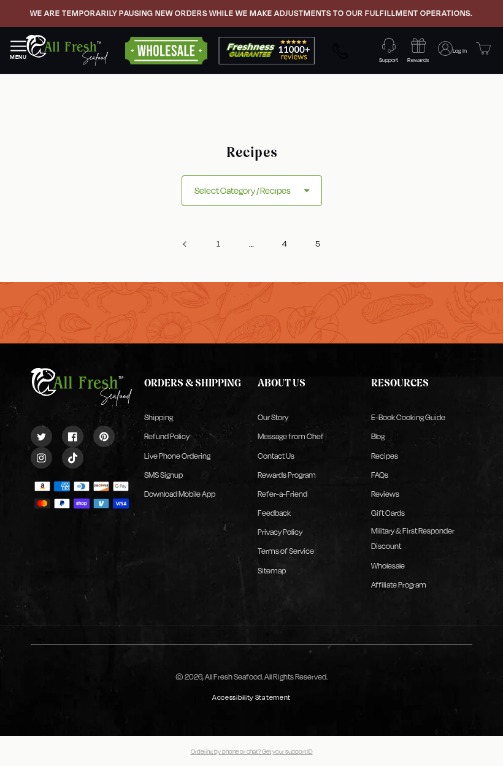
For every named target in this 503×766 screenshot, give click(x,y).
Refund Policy (167, 436)
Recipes (384, 456)
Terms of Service (286, 551)
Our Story (273, 417)
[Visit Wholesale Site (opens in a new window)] (166, 49)
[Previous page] (185, 244)
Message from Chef (291, 436)
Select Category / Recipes (242, 190)
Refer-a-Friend (282, 494)
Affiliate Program (398, 584)
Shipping (158, 417)
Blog (378, 436)
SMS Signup (163, 475)
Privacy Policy (280, 532)
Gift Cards (388, 513)
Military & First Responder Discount (413, 538)
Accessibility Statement (251, 698)
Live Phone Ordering (177, 456)
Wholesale (388, 565)
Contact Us (276, 456)
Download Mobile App (179, 494)
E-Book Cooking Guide (408, 417)
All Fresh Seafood (233, 676)
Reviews (385, 494)
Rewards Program (287, 475)
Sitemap (272, 570)
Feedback (274, 513)
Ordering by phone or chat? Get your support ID (252, 751)
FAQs (379, 475)
